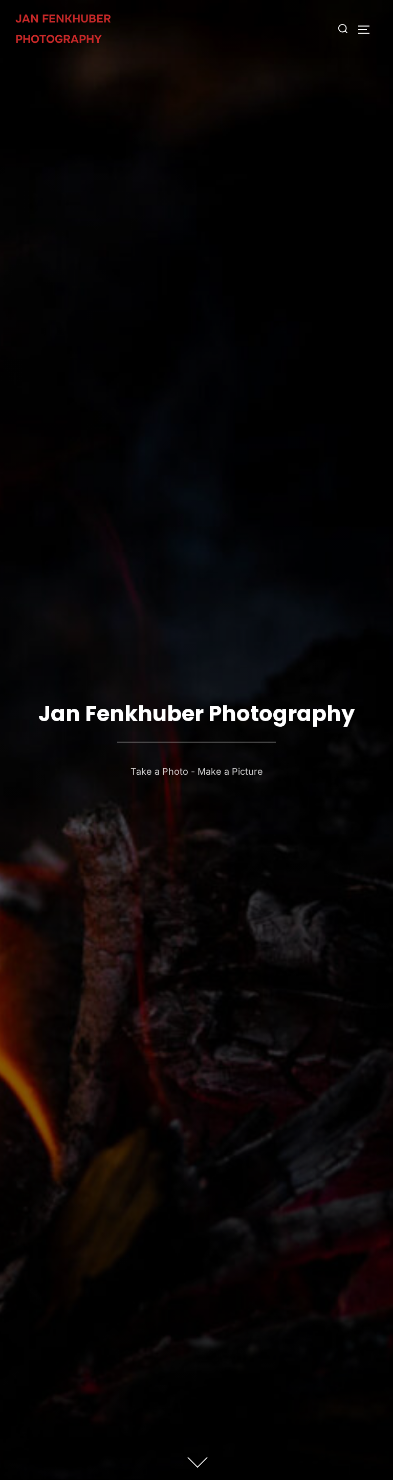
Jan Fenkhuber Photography (63, 29)
